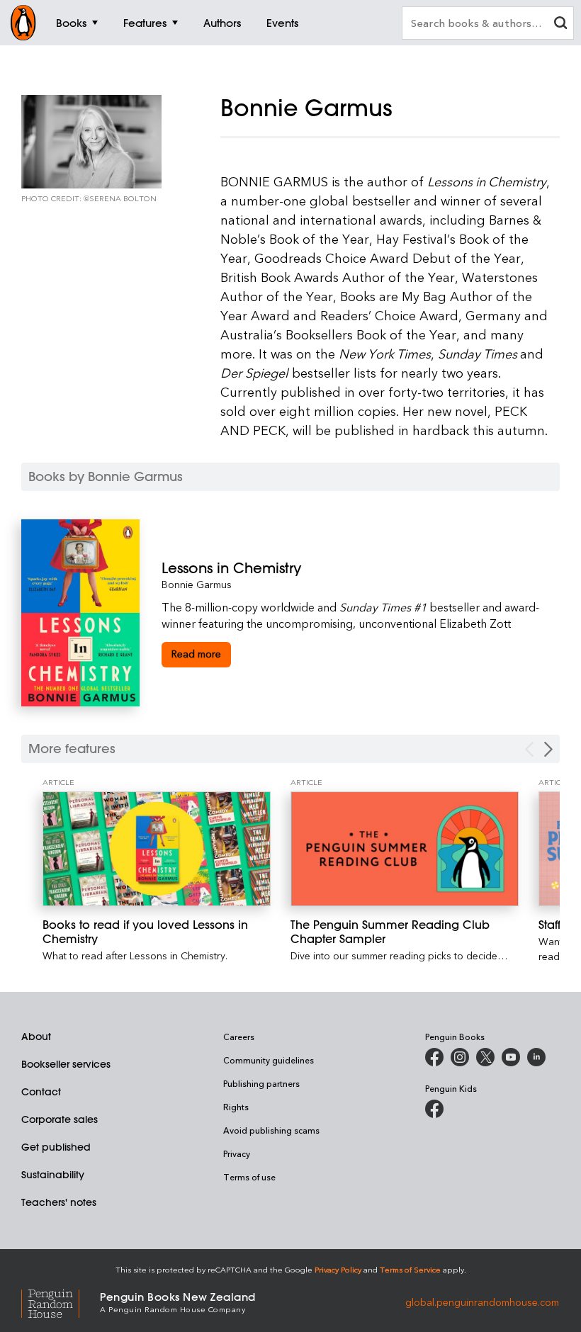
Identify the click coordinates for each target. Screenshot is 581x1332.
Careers (238, 1036)
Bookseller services (66, 1064)
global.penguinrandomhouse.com (482, 1301)
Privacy (236, 1153)
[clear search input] (560, 24)
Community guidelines (268, 1060)
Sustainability (52, 1174)
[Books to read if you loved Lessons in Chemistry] (156, 848)
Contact (41, 1091)
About (36, 1036)
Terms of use (249, 1176)
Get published (56, 1147)
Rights (236, 1106)
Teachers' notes (58, 1202)
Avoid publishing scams (271, 1130)
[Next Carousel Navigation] (548, 749)
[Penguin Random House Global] (60, 1301)
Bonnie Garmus (197, 584)
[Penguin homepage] (23, 22)
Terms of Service (410, 1269)
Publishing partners (261, 1083)
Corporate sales (59, 1119)
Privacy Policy (338, 1269)
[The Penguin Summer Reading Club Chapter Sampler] (404, 848)
